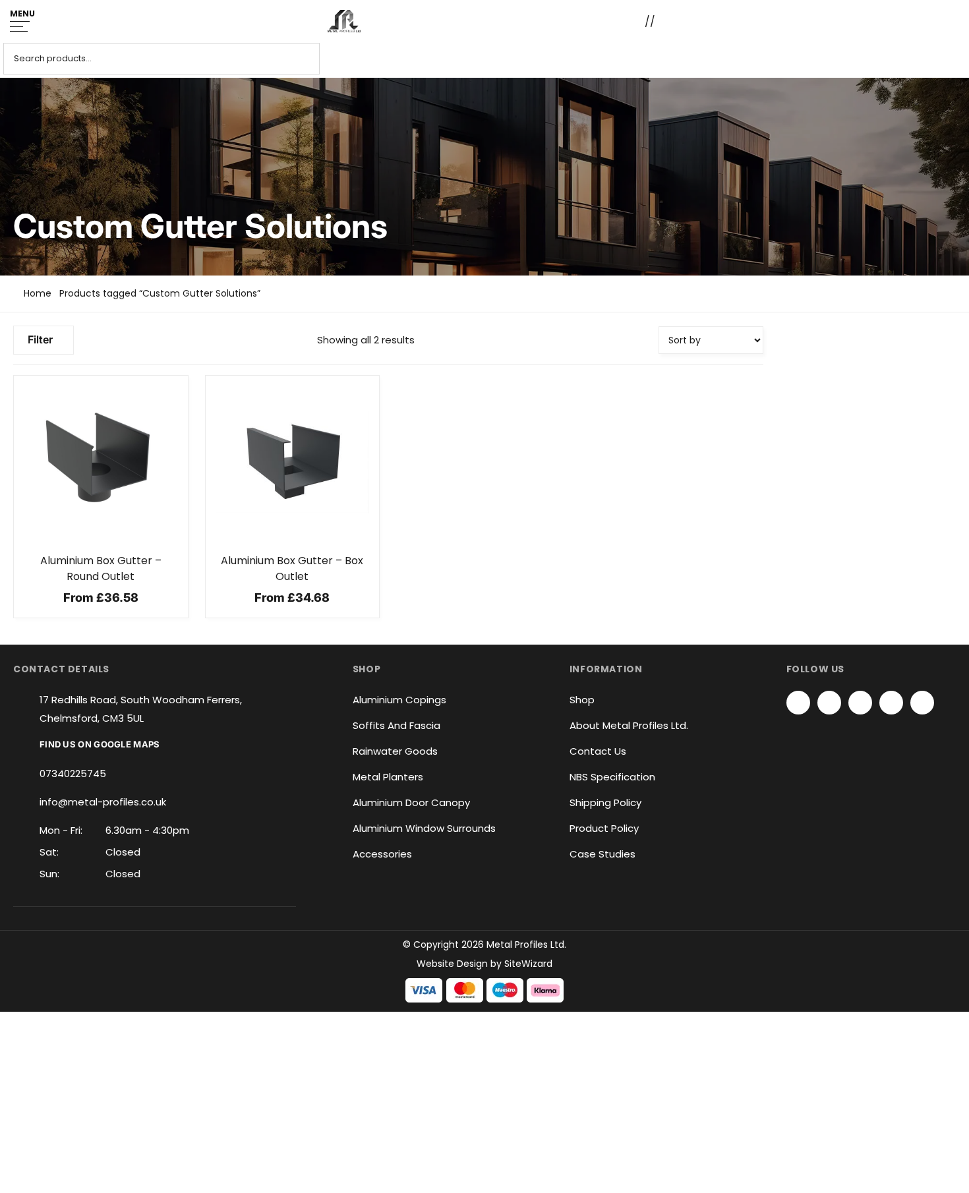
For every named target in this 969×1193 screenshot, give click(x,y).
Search (951, 58)
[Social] (891, 702)
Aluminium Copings (399, 700)
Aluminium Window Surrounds (424, 828)
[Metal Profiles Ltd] (344, 21)
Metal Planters (388, 777)
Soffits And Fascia (396, 725)
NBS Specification (612, 777)
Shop (582, 700)
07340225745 (73, 773)
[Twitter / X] (829, 702)
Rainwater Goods (395, 751)
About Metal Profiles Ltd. (629, 725)
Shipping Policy (605, 802)
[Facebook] (798, 702)
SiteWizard (528, 963)
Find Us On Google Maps (100, 744)
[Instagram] (860, 702)
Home (37, 293)
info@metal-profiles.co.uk (103, 802)
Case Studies (602, 854)
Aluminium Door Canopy (411, 802)
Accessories (382, 854)
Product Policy (604, 828)
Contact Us (598, 751)
